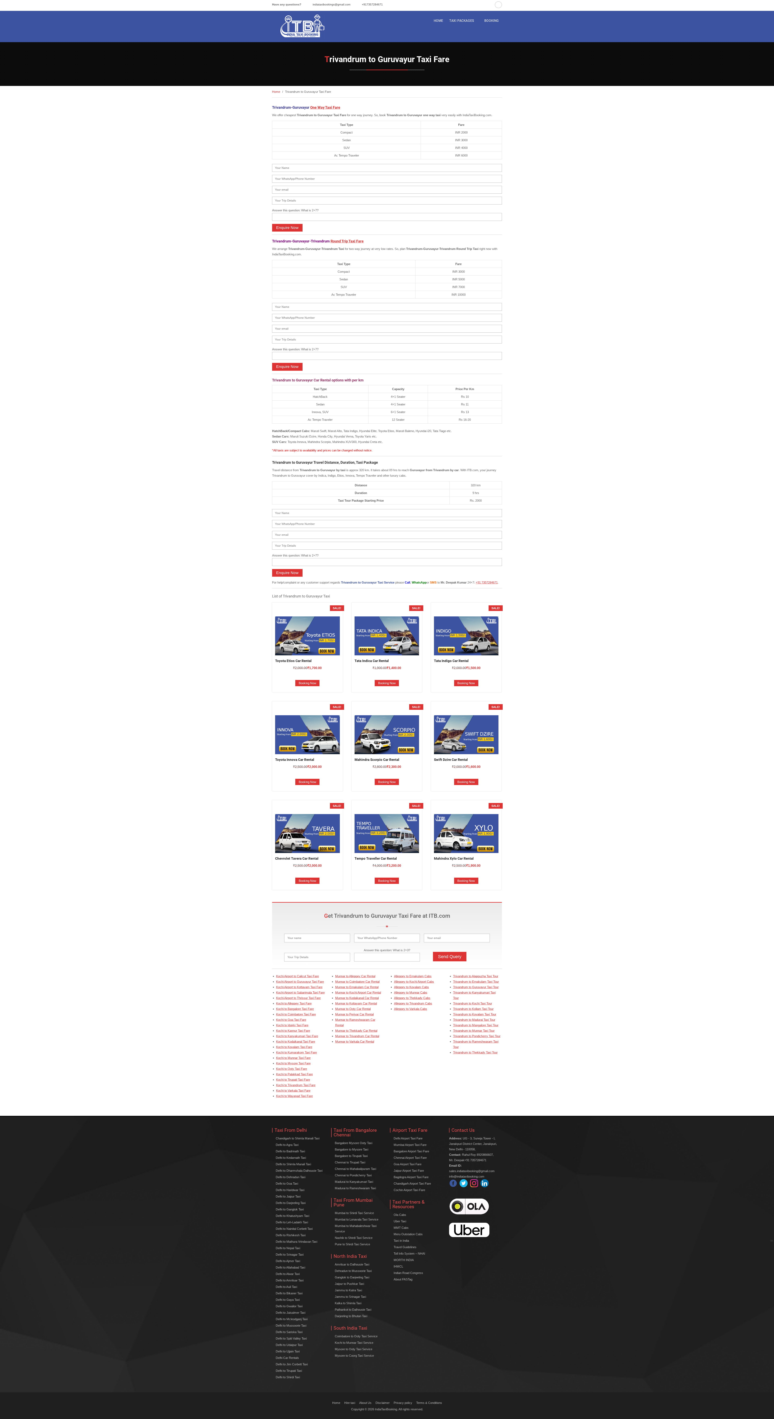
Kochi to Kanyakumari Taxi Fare (297, 1036)
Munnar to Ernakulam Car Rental (357, 987)
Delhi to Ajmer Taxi (288, 1261)
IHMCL (398, 1266)
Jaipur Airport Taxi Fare (409, 1170)
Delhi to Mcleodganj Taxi (292, 1319)
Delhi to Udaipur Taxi (289, 1345)
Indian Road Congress (408, 1273)
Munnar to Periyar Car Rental (354, 1014)
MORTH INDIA (404, 1260)
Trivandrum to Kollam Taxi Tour (473, 1009)
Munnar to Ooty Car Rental (353, 1009)
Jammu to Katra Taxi (348, 1290)
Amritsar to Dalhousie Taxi (352, 1264)
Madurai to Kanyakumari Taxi (354, 1181)
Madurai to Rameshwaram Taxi (355, 1188)
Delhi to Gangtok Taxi (290, 1209)
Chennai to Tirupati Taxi (350, 1162)
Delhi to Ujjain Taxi (288, 1351)
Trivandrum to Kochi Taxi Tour (472, 1003)
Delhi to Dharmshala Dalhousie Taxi (299, 1170)
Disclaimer (383, 1402)
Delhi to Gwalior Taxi (289, 1306)
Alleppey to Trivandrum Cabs (413, 1003)
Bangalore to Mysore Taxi (351, 1149)
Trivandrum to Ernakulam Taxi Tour (476, 981)
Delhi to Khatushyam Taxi (292, 1215)
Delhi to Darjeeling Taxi (291, 1203)
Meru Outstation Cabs (408, 1234)
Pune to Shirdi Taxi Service (352, 1244)
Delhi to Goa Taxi (287, 1183)
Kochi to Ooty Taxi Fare (291, 1068)
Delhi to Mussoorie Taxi (291, 1325)
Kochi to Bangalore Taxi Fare (295, 1009)
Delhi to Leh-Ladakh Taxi (292, 1222)
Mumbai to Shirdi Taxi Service (354, 1213)
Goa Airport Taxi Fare (407, 1164)
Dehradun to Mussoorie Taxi (353, 1271)
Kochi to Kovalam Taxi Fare (294, 1047)
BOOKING (491, 21)
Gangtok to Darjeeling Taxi (352, 1277)
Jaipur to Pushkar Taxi (349, 1283)
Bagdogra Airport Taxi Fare (411, 1177)
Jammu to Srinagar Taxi (350, 1296)
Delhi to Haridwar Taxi (290, 1190)
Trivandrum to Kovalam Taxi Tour (474, 1014)
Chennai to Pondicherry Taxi (353, 1175)
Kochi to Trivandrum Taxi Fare (295, 1085)
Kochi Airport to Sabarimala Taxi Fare (300, 992)
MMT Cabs (401, 1227)
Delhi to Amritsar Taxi (290, 1280)
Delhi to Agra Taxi (287, 1144)
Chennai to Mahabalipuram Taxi (355, 1168)
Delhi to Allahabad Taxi (290, 1267)
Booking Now (307, 683)
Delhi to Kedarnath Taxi (291, 1157)
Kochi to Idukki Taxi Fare (292, 1025)
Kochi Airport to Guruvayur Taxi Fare (300, 981)
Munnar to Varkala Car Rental (354, 1041)
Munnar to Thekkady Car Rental (356, 1030)
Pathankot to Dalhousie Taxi (353, 1309)
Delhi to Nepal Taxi (288, 1248)
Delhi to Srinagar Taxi (290, 1254)
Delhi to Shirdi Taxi (288, 1377)
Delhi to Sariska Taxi (289, 1332)
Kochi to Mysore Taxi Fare (293, 1063)
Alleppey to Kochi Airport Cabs (414, 981)
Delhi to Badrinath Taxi (290, 1151)
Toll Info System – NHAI (409, 1253)
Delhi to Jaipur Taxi (288, 1196)
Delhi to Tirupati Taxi (289, 1370)
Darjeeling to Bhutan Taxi (351, 1316)
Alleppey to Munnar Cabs (410, 992)
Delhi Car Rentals (287, 1357)
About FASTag (403, 1279)
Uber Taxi (400, 1221)
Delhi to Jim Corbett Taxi (292, 1364)
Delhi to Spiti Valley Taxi (291, 1338)
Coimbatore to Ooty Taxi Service (356, 1336)
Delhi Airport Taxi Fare (408, 1138)
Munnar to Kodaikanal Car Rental (357, 998)
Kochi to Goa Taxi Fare (291, 1019)
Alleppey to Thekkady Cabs (412, 998)
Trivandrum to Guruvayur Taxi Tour (476, 987)
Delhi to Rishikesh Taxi (291, 1235)
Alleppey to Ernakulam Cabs (413, 976)
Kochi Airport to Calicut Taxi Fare (297, 976)
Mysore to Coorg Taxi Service (354, 1355)
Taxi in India (401, 1240)
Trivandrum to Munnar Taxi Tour (474, 1030)
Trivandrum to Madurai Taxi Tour (474, 1019)
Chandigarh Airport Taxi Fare (412, 1183)
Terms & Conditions (429, 1402)
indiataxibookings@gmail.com (332, 4)
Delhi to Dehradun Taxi (290, 1177)
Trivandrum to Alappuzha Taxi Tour (475, 976)
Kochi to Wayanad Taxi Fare (294, 1096)
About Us (365, 1402)
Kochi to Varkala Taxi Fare (293, 1090)
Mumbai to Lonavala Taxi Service (356, 1219)
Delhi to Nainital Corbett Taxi (294, 1228)
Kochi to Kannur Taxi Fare (293, 1030)
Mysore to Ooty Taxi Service (353, 1349)
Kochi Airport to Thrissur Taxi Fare (298, 998)
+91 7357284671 (487, 582)
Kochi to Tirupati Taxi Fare (293, 1079)
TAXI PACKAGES (461, 21)
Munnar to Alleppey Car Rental (355, 976)
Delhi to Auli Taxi (286, 1286)
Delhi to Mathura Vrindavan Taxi (296, 1241)
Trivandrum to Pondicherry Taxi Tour (476, 1036)
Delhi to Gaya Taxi (288, 1299)
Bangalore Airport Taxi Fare (411, 1151)
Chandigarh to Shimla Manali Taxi (297, 1138)
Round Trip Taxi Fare (347, 241)
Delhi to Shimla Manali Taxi (293, 1164)
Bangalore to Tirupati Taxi (351, 1156)
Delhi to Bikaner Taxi (289, 1293)
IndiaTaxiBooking (386, 1409)
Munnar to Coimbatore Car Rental (357, 981)
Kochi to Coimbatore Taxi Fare (296, 1014)
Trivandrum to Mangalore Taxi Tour (475, 1025)
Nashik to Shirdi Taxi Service (353, 1237)
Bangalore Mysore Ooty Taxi (353, 1143)
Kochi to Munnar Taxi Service (354, 1342)
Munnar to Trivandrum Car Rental (357, 1036)
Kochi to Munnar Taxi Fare (293, 1058)
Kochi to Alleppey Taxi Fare (294, 1003)
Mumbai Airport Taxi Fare (410, 1144)
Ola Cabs (400, 1214)
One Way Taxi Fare (325, 107)
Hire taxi (349, 1402)
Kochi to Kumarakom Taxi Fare (296, 1052)
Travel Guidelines (405, 1247)
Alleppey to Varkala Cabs (410, 1009)
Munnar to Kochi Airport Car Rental (358, 992)
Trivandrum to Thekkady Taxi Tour (475, 1052)
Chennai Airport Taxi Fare (410, 1157)
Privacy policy (403, 1402)
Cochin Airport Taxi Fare (409, 1190)
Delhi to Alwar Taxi (288, 1274)
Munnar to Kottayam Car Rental (356, 1003)
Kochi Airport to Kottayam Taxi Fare (299, 987)
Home (336, 1402)
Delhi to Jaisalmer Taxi (290, 1312)
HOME (438, 21)
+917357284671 (372, 4)
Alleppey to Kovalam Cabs (411, 987)
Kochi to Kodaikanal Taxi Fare (295, 1041)
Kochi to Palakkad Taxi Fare (294, 1074)
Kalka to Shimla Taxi (348, 1303)
